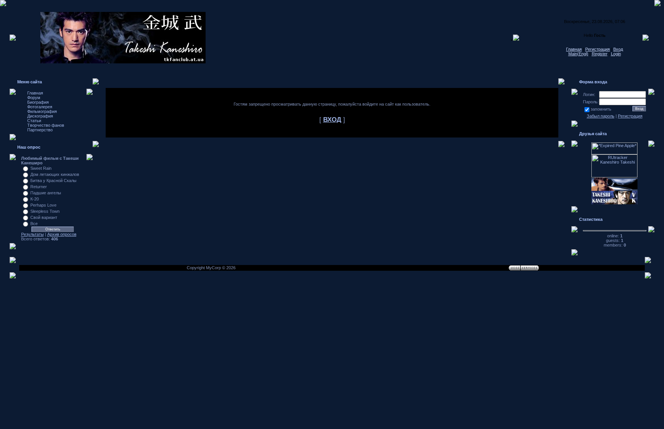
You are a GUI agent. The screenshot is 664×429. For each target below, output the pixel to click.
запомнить (601, 109)
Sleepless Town (45, 211)
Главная (574, 49)
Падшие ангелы (45, 192)
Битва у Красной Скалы (53, 180)
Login (616, 53)
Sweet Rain (40, 168)
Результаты (32, 234)
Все (34, 223)
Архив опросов (61, 234)
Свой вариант (43, 217)
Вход (618, 49)
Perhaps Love (43, 205)
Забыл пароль (600, 116)
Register (600, 53)
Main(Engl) (578, 53)
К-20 (34, 199)
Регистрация (597, 49)
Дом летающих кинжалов (54, 174)
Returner (38, 186)
